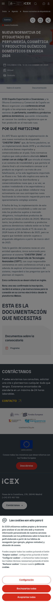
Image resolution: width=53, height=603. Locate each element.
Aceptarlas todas (26, 597)
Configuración (26, 580)
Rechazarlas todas (26, 588)
